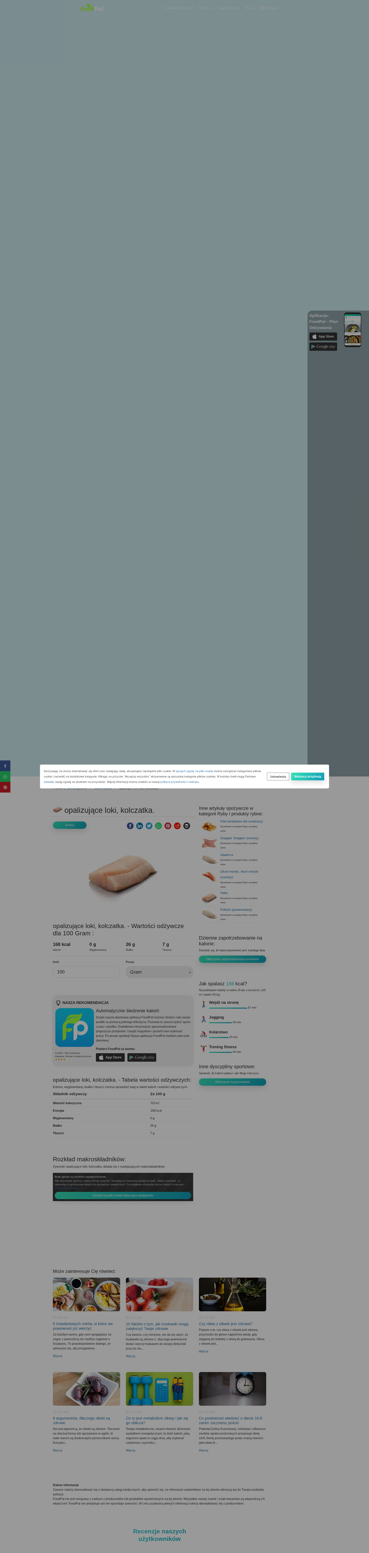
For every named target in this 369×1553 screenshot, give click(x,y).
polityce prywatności (173, 781)
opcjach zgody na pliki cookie (194, 771)
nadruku (194, 781)
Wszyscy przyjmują (307, 776)
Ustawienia (278, 776)
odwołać (49, 781)
